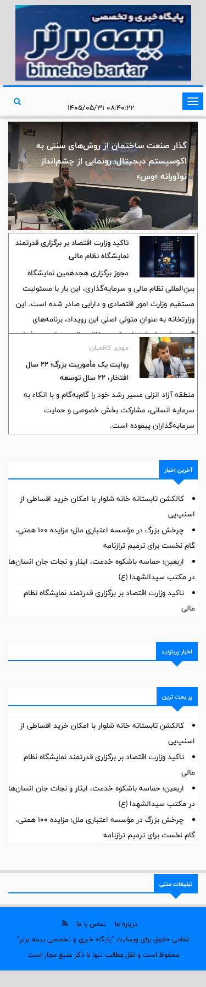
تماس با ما (91, 923)
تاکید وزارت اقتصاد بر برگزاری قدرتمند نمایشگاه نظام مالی (72, 249)
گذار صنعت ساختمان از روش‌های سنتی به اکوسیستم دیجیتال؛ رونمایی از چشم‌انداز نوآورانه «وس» (111, 161)
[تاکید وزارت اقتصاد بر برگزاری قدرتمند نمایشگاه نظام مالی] (167, 256)
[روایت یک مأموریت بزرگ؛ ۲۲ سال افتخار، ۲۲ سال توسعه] (167, 357)
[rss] (65, 923)
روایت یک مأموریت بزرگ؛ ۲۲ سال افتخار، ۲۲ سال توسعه (77, 371)
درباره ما (126, 923)
